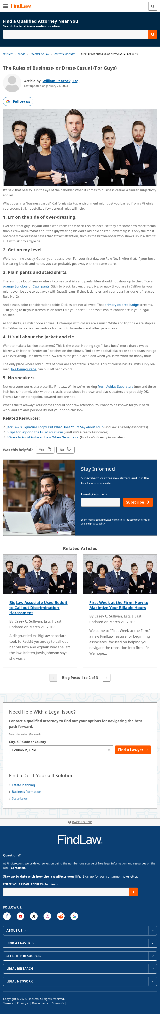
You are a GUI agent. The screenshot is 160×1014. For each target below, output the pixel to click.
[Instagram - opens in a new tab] (47, 916)
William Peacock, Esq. (61, 80)
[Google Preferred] (74, 916)
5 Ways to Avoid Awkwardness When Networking (43, 437)
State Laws (20, 798)
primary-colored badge (122, 305)
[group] (80, 618)
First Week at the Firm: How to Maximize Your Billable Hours (118, 605)
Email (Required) (94, 494)
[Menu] (5, 6)
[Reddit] (61, 916)
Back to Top (82, 822)
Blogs (21, 54)
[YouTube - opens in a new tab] (20, 916)
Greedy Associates (64, 54)
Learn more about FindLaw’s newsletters (103, 519)
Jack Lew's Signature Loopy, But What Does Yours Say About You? (55, 427)
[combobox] (61, 749)
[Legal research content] (152, 968)
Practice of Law (39, 54)
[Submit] (133, 892)
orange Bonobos (15, 286)
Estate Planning (23, 785)
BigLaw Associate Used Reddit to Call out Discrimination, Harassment (38, 607)
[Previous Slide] (53, 678)
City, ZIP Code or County (27, 742)
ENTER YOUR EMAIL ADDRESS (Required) (30, 884)
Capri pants (41, 286)
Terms (7, 1003)
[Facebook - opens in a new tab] (7, 916)
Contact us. (18, 868)
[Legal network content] (152, 981)
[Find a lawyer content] (152, 943)
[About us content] (152, 930)
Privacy (21, 1003)
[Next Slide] (106, 678)
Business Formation (26, 792)
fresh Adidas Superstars (115, 386)
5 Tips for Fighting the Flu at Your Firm (35, 432)
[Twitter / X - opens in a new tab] (34, 916)
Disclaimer (39, 1003)
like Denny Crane (23, 369)
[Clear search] (109, 749)
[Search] (152, 6)
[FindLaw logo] (22, 6)
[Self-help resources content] (152, 956)
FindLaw (7, 54)
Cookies (57, 1003)
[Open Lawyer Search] (80, 34)
